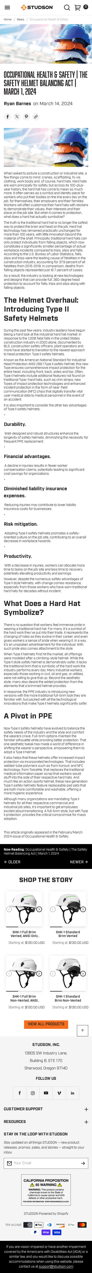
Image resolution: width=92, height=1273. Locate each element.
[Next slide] (39, 909)
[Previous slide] (9, 909)
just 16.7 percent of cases (63, 270)
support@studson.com (56, 1266)
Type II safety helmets (48, 354)
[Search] (67, 7)
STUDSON (31, 1213)
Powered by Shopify (53, 1213)
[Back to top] (82, 1030)
